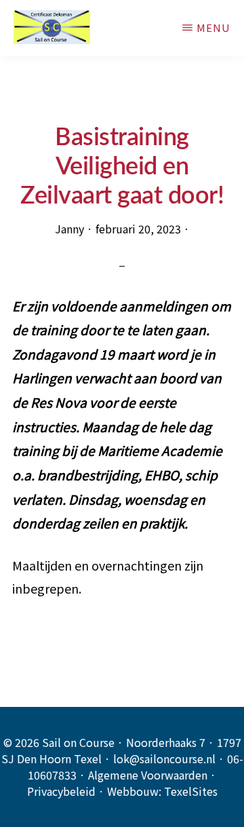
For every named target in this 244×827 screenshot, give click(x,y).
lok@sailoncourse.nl (164, 758)
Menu (213, 27)
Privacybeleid (61, 791)
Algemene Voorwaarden (147, 775)
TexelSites (191, 791)
